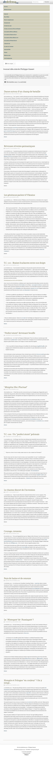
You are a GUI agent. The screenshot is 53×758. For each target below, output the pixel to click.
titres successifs (40, 354)
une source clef (15, 639)
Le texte (24, 317)
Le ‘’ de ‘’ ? (19, 619)
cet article (29, 702)
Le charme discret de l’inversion (19, 490)
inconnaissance (35, 470)
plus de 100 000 (34, 288)
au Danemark (26, 290)
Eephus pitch (40, 658)
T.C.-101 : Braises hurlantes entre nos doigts (24, 263)
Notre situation (7, 9)
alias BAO (28, 692)
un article (15, 127)
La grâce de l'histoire (8, 46)
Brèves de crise (7, 55)
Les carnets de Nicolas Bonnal (10, 31)
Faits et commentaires (9, 19)
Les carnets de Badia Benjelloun (11, 37)
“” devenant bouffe (19, 333)
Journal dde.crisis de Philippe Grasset (12, 28)
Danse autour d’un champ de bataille (22, 91)
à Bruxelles (18, 288)
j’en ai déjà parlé (36, 588)
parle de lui (27, 658)
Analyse (6, 14)
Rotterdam (22, 284)
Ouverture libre (7, 25)
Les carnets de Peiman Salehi (10, 40)
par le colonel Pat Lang (9, 131)
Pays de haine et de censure (17, 578)
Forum (5, 52)
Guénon (28, 478)
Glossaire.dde (7, 22)
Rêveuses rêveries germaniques (19, 146)
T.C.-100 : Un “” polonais (21, 434)
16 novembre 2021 (34, 419)
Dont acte (26, 633)
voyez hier (37, 583)
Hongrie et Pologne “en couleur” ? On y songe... (23, 681)
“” (15, 387)
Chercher (47, 1)
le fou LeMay (25, 547)
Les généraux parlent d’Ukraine (19, 195)
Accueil (6, 6)
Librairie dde (7, 43)
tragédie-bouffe (40, 346)
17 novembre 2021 (40, 420)
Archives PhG (7, 49)
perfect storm (14, 339)
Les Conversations (8, 58)
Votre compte (9, 63)
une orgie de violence (37, 284)
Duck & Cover (19, 559)
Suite (5, 136)
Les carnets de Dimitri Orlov (10, 34)
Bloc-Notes (6, 16)
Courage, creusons (12, 531)
